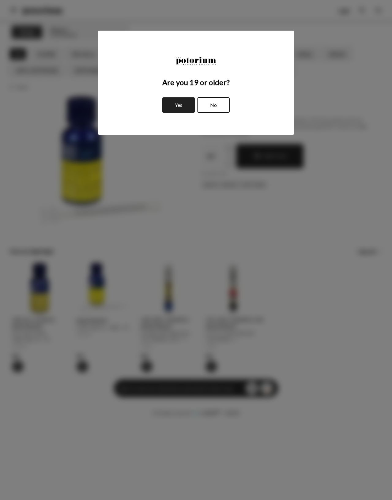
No (213, 105)
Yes (178, 105)
